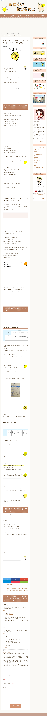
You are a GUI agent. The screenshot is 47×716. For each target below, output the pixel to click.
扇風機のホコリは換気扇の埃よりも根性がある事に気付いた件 (17, 588)
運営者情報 (42, 15)
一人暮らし (5, 46)
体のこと (35, 162)
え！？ (6, 584)
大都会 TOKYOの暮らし (38, 165)
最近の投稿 (27, 15)
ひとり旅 (35, 151)
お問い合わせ (35, 15)
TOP (4, 15)
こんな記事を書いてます (19, 16)
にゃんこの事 (36, 149)
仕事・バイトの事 (37, 160)
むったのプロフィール (12, 16)
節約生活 (12, 584)
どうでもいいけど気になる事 (39, 147)
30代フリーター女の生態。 (39, 141)
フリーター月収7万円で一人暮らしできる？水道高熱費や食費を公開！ (15, 590)
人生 (35, 158)
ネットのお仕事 (36, 152)
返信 (4, 610)
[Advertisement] (23, 25)
